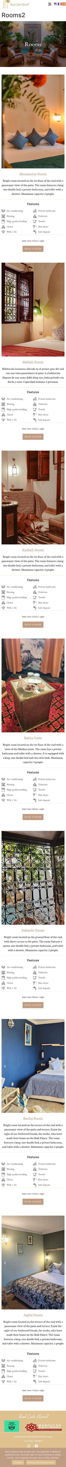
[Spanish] (64, 3)
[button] (5, 122)
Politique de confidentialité (40, 1462)
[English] (56, 3)
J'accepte (18, 1462)
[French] (60, 3)
